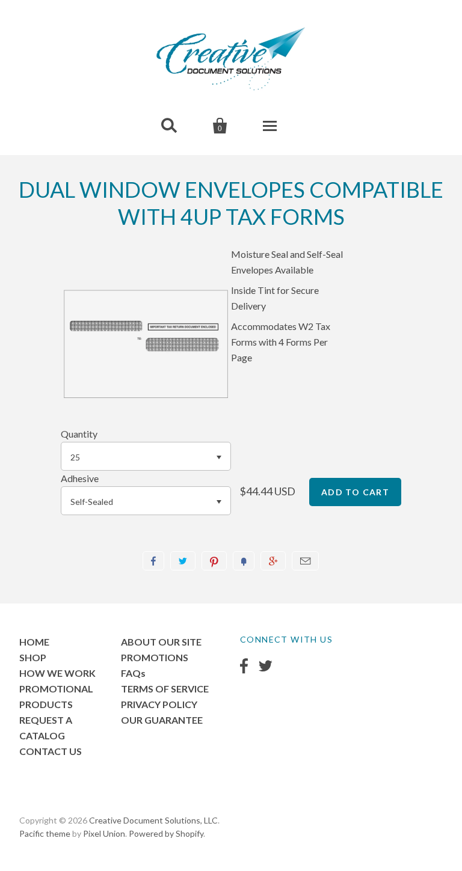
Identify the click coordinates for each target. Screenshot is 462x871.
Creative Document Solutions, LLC (153, 820)
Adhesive (80, 478)
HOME (34, 641)
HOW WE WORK (57, 673)
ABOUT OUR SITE (161, 641)
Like (153, 560)
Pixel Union (104, 833)
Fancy (243, 560)
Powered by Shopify (166, 833)
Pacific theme (44, 833)
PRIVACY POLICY (159, 704)
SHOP (32, 657)
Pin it (214, 560)
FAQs (133, 673)
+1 (273, 560)
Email (305, 560)
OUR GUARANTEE (162, 720)
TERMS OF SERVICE (165, 688)
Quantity (79, 433)
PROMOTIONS (154, 657)
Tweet (183, 560)
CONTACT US (50, 751)
